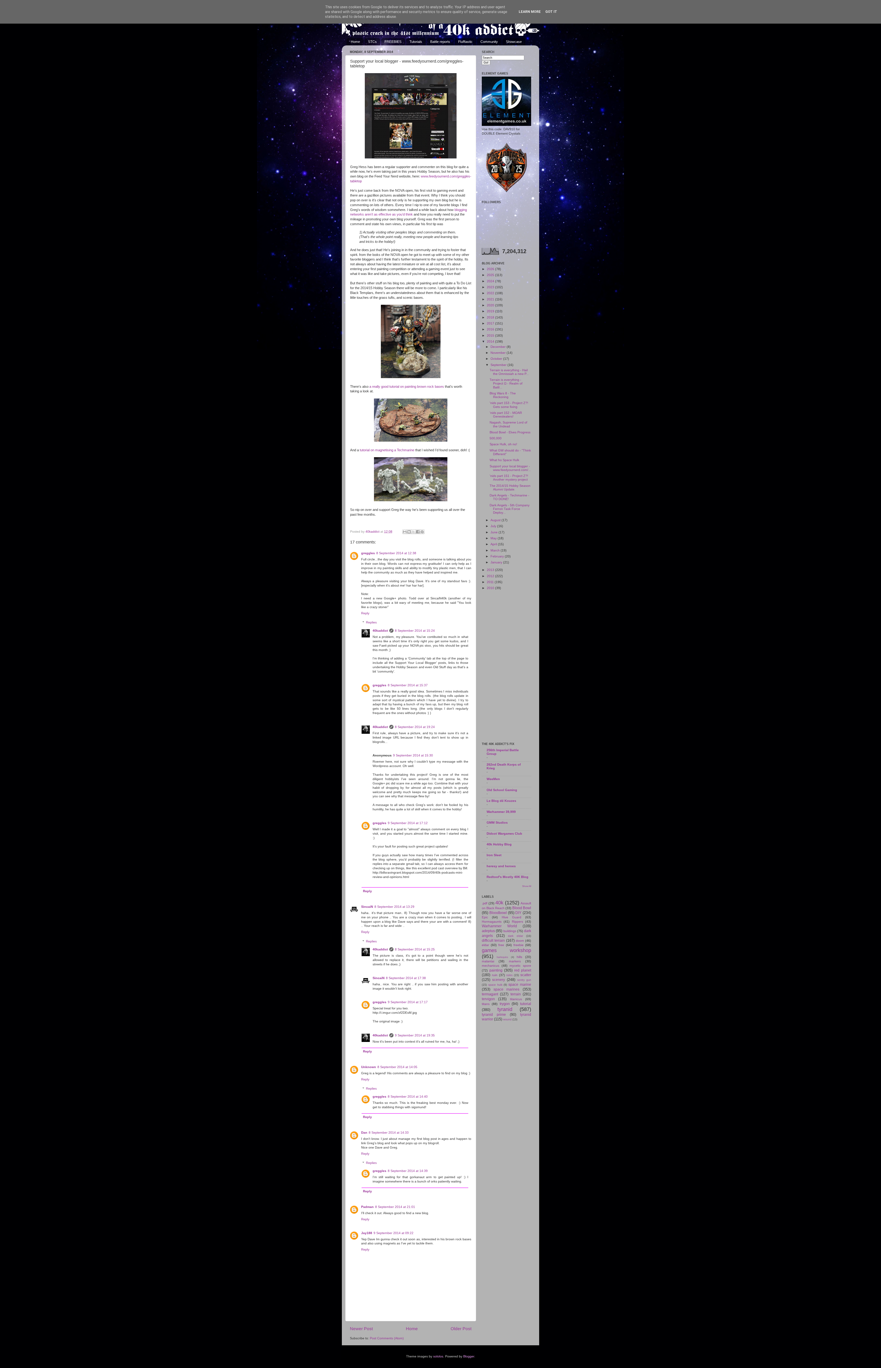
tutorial (525, 1004)
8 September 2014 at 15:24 (415, 630)
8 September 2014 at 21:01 (395, 1207)
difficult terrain (493, 940)
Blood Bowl (521, 908)
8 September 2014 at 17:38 (406, 978)
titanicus (516, 999)
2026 (491, 269)
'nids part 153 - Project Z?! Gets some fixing (509, 404)
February (498, 556)
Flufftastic (465, 42)
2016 (491, 329)
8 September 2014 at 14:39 (408, 1171)
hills (519, 957)
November (499, 352)
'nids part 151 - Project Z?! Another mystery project (509, 477)
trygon (505, 1004)
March (496, 550)
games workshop (506, 950)
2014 (491, 341)
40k (499, 903)
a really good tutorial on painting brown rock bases (406, 386)
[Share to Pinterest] (422, 531)
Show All (526, 886)
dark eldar (515, 936)
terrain (515, 994)
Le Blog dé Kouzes (501, 801)
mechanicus (490, 965)
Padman (367, 1207)
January (497, 562)
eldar (485, 945)
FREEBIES (393, 42)
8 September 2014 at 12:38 (396, 553)
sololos (438, 1356)
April (494, 544)
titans (486, 1004)
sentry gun (524, 980)
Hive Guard (511, 917)
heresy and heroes (501, 866)
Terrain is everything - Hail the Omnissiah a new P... (509, 372)
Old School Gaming (502, 790)
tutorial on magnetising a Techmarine (387, 450)
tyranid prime (494, 1014)
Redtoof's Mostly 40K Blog (507, 877)
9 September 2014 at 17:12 (408, 823)
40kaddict (380, 630)
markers (515, 961)
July (494, 526)
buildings (509, 931)
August (496, 520)
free (501, 945)
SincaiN (367, 906)
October (497, 358)
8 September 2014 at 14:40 (408, 1096)
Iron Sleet (494, 855)
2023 (491, 287)
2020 (491, 305)
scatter (525, 975)
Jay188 (366, 1233)
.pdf (484, 903)
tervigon (488, 999)
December (499, 347)
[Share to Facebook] (417, 531)
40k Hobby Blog (499, 844)
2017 (491, 323)
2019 (491, 311)
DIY (518, 913)
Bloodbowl (498, 913)
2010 (491, 588)
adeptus (488, 931)
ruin (494, 975)
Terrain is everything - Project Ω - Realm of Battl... (506, 383)
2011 (491, 582)
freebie (518, 945)
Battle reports (440, 42)
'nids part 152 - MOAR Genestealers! (506, 414)
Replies (371, 622)
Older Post (461, 1328)
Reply (365, 613)
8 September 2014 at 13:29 (394, 906)
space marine (519, 984)
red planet (522, 970)
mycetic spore (520, 965)
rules (509, 975)
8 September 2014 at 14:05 (397, 1067)
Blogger (468, 1356)
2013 (491, 570)
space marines (506, 989)
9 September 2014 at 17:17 (408, 1002)
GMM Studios (497, 822)
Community (489, 42)
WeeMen (493, 779)
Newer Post (361, 1328)
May (494, 538)
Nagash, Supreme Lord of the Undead (508, 424)
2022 (491, 293)
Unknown (368, 1067)
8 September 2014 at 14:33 (389, 1132)
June (495, 532)
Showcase (514, 42)
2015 (491, 335)
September (499, 365)
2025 (491, 275)
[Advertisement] (506, 666)
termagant (490, 994)
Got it (551, 12)
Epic (485, 917)
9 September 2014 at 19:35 (415, 1035)
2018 (491, 317)
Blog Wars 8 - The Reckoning (503, 395)
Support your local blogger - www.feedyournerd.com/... (510, 468)
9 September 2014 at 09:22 (393, 1233)
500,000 (496, 438)
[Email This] (404, 531)
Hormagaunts (492, 921)
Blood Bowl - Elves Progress (510, 432)
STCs (372, 42)
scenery (498, 980)
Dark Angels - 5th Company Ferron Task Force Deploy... (510, 509)
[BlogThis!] (409, 531)
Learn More (530, 12)
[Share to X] (413, 531)
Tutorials (416, 42)
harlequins (502, 957)
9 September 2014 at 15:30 (413, 755)
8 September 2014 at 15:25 (415, 949)
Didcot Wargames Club (504, 833)
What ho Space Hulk (504, 460)
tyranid (504, 1009)
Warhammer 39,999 (501, 812)
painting (495, 970)
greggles (368, 553)
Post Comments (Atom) (387, 1338)
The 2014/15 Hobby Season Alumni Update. (510, 487)
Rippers (517, 921)
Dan (364, 1132)
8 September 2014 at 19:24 (415, 727)
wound (507, 1019)
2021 (491, 299)
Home (355, 42)
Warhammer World (499, 926)
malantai (488, 961)
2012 (491, 576)
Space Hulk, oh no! (503, 444)
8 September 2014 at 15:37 (408, 685)
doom (520, 940)
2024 (491, 281)
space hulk (495, 984)
